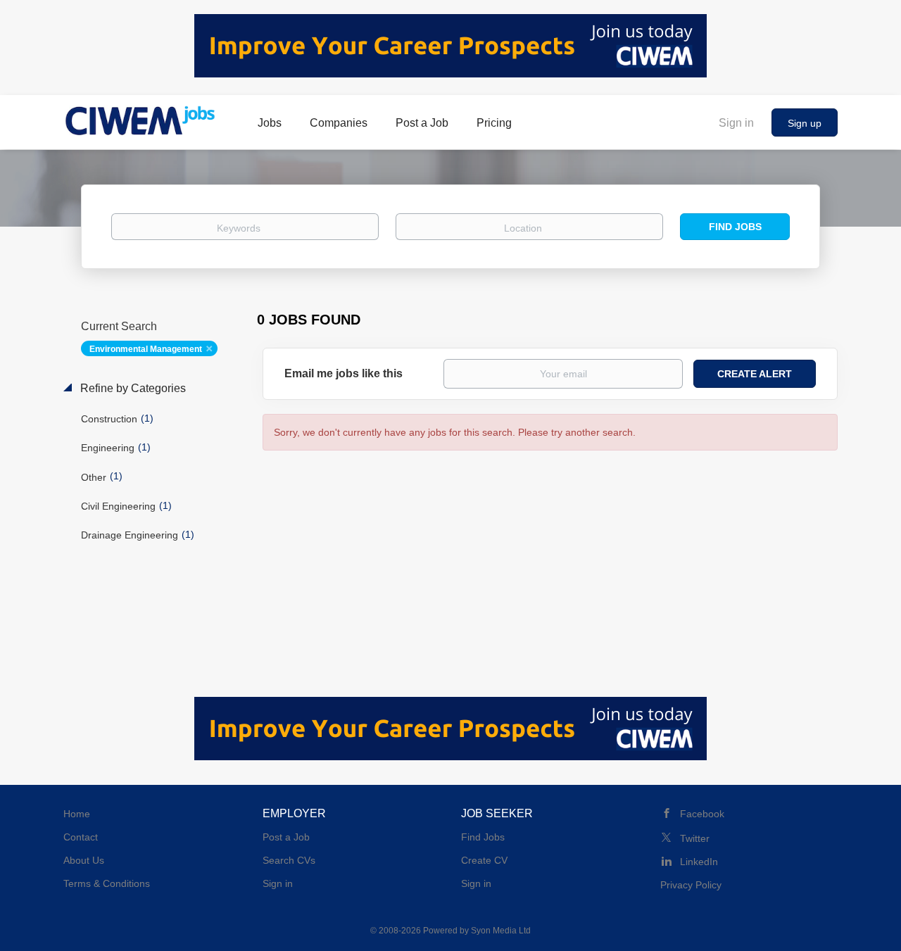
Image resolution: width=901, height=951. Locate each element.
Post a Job (286, 837)
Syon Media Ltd (501, 931)
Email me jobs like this (343, 373)
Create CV (484, 860)
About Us (83, 860)
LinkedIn (699, 861)
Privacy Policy (691, 884)
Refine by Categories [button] (131, 388)
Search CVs (289, 860)
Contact (80, 837)
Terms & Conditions (106, 883)
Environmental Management (145, 349)
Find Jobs (735, 226)
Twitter (695, 838)
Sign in (736, 123)
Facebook (702, 813)
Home (76, 813)
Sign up (804, 123)
